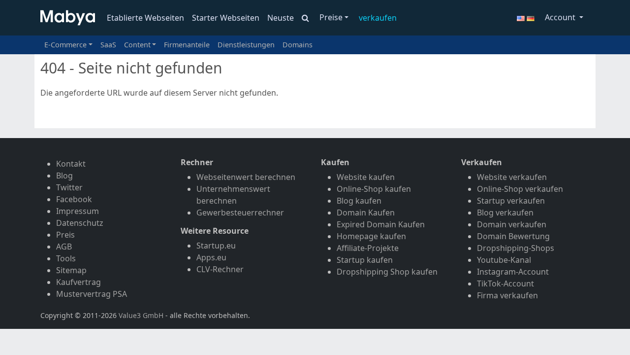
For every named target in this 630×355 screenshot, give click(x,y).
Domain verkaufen (511, 224)
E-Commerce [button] (65, 44)
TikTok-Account (505, 283)
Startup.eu (216, 245)
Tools (66, 258)
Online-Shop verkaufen (520, 188)
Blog (64, 175)
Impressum (77, 211)
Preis (65, 234)
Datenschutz (79, 222)
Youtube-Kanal (504, 259)
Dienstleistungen (246, 44)
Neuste (280, 17)
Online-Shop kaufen (374, 188)
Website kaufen (366, 177)
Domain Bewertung (513, 236)
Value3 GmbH (141, 315)
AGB (64, 246)
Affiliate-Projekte (368, 248)
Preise (331, 17)
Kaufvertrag (78, 282)
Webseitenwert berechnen (245, 177)
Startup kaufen (365, 259)
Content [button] (137, 44)
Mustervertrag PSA (91, 293)
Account (561, 17)
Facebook (74, 199)
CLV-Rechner (220, 269)
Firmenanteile (187, 44)
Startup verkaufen (511, 200)
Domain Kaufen (366, 212)
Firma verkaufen (507, 295)
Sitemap (71, 270)
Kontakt (71, 163)
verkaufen (378, 17)
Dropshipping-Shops (515, 248)
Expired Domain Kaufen (381, 224)
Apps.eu (211, 257)
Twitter (69, 187)
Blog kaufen (359, 200)
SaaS (108, 44)
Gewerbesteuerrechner (240, 212)
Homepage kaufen (371, 236)
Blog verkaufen (505, 212)
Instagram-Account (513, 271)
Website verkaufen (512, 177)
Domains (298, 44)
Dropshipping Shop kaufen (387, 271)
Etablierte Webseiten (145, 17)
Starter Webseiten (225, 17)
